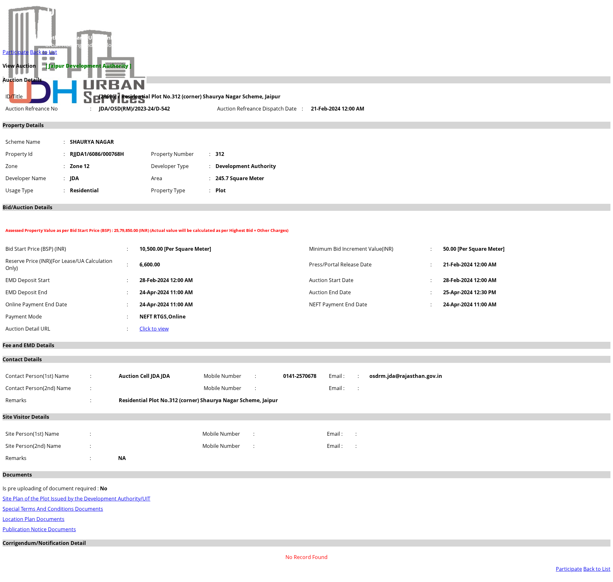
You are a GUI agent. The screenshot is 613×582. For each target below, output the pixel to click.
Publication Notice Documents (39, 529)
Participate (16, 52)
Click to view (154, 328)
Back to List (43, 52)
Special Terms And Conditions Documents (53, 508)
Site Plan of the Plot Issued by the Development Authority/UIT (76, 498)
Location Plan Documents (33, 519)
